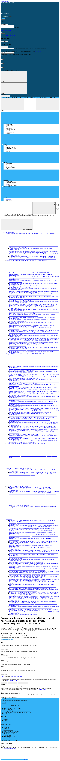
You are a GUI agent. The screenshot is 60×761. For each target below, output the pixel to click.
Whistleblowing (7, 735)
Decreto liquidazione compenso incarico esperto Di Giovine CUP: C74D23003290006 (29, 272)
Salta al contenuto (5, 1)
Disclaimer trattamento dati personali (9, 748)
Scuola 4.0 (9, 519)
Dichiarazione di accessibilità (10, 732)
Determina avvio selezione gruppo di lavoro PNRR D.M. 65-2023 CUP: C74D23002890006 (30, 434)
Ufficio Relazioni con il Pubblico (11, 731)
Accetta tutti (23, 683)
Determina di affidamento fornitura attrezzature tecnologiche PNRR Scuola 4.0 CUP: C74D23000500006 (33, 553)
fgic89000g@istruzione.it (18, 711)
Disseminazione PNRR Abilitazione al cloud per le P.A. (22, 475)
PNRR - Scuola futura (57, 205)
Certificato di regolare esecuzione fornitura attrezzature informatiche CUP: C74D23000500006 (31, 530)
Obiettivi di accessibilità (9, 733)
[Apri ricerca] (47, 104)
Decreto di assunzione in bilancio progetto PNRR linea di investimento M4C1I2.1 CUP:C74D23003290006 (34, 350)
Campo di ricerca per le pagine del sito (9, 213)
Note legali (6, 728)
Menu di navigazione (27, 229)
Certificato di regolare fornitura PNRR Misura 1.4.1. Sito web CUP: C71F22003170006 (29, 487)
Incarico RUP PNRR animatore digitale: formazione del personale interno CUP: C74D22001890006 (32, 259)
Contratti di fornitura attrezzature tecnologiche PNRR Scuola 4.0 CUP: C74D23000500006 (30, 551)
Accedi (2, 18)
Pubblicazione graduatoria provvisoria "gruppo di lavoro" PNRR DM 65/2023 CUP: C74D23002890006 (33, 422)
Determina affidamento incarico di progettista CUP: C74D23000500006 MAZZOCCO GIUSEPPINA (33, 588)
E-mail (15, 48)
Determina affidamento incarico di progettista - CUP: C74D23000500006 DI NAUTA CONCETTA (32, 587)
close (2, 110)
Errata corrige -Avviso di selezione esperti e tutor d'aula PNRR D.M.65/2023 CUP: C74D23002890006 (33, 416)
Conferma (8, 96)
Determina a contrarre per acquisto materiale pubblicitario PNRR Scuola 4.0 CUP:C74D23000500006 (33, 541)
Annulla (2, 96)
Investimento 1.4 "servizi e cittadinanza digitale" (17, 486)
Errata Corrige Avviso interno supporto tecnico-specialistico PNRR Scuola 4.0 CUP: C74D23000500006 (33, 592)
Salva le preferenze (12, 697)
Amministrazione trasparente (10, 737)
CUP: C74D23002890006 (16, 676)
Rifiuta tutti (12, 683)
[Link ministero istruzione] (7, 2)
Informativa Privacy (8, 730)
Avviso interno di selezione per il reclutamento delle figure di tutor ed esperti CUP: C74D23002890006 (33, 401)
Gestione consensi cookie (9, 736)
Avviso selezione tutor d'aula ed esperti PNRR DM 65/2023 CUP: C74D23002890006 (29, 418)
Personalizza (4, 683)
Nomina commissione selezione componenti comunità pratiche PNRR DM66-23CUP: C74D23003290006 (34, 338)
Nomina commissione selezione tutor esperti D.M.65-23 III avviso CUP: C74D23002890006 (30, 390)
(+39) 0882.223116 (10, 709)
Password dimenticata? (6, 30)
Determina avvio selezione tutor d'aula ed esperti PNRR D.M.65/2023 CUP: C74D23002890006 (31, 417)
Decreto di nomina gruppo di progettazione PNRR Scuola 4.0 (23, 614)
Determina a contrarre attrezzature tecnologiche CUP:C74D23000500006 (26, 562)
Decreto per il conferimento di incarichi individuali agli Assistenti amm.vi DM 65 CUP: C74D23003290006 (34, 276)
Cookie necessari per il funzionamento (10, 693)
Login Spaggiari (38, 51)
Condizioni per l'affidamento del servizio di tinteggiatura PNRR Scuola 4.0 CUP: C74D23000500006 (32, 534)
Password (16, 27)
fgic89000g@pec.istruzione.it (19, 712)
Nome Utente (17, 26)
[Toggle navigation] (12, 104)
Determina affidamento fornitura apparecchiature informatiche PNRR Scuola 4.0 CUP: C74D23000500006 (34, 550)
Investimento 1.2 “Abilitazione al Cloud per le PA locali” (19, 468)
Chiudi (2, 59)
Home (57, 202)
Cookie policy (7, 727)
